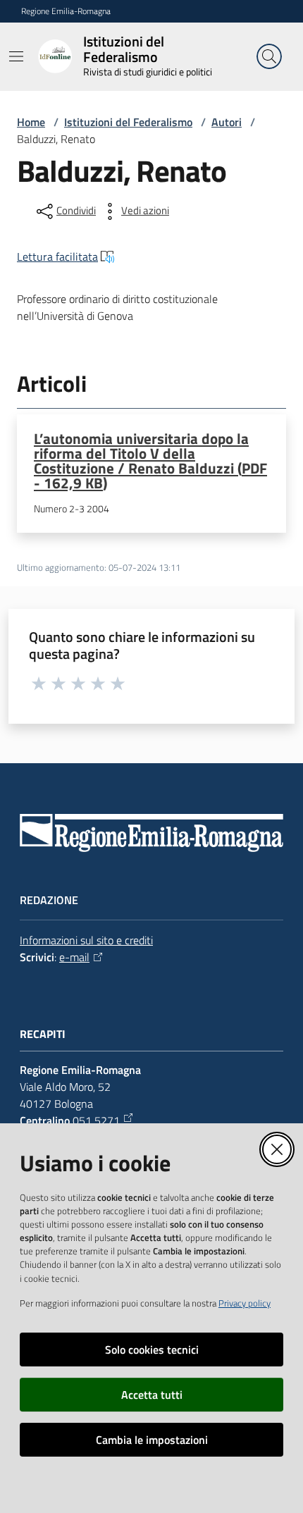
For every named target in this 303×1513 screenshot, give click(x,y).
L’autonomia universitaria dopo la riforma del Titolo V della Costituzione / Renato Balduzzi (150, 460)
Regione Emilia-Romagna (66, 11)
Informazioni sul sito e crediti (86, 940)
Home (31, 121)
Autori (226, 121)
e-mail (74, 957)
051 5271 (96, 1120)
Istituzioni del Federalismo (128, 121)
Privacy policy (244, 1303)
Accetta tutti (152, 1394)
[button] (269, 56)
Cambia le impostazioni (152, 1439)
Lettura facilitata (57, 256)
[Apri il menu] (16, 56)
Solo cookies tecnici (152, 1349)
